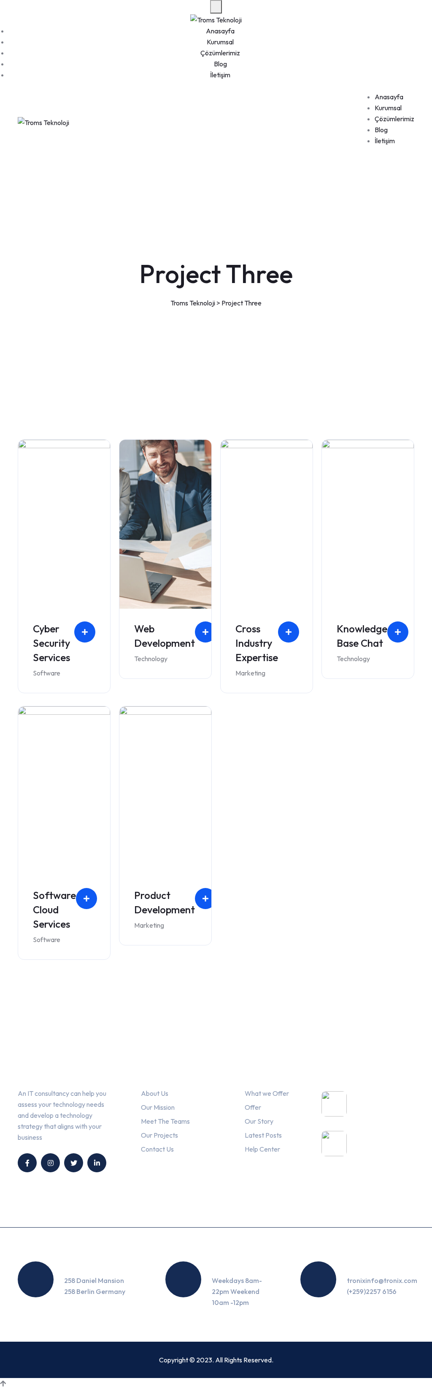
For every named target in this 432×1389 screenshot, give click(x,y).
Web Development (164, 635)
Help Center (262, 1149)
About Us (154, 1093)
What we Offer (267, 1093)
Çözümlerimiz (220, 53)
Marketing (250, 673)
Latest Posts (263, 1135)
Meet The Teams (165, 1121)
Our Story (259, 1121)
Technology (150, 658)
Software (46, 673)
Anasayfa (220, 31)
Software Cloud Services (54, 909)
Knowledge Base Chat (362, 635)
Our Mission (158, 1107)
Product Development (164, 902)
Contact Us (157, 1149)
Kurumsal (220, 42)
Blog (220, 64)
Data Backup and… (378, 1150)
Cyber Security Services (51, 643)
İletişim (220, 75)
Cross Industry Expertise (256, 643)
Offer (253, 1107)
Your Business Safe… (378, 1111)
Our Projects (159, 1135)
